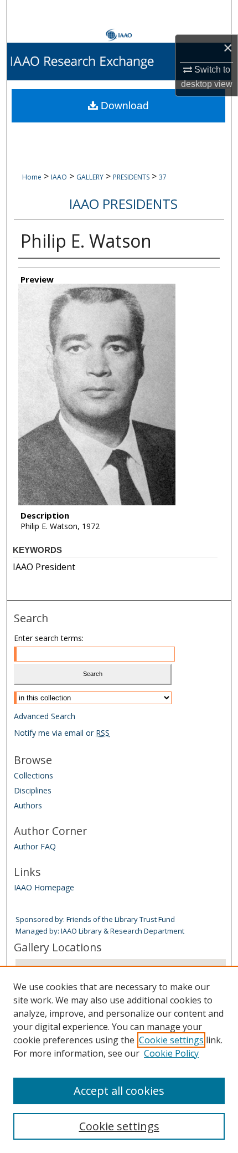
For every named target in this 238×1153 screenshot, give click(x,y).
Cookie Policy (171, 1053)
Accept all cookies (119, 1090)
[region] (119, 1059)
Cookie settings (171, 1040)
